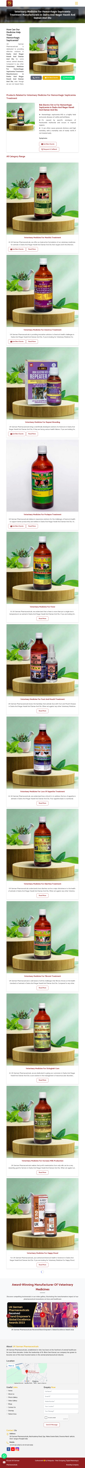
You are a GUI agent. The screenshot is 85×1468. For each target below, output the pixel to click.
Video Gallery (12, 1401)
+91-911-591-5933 (27, 1445)
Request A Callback (50, 149)
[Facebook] (8, 1449)
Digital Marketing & (72, 1460)
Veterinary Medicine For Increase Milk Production (42, 1161)
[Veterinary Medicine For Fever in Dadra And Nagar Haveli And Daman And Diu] (42, 568)
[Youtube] (13, 1449)
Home (10, 1391)
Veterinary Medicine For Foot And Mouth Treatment (42, 699)
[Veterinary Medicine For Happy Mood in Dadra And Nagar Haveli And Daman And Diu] (42, 1214)
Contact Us (12, 1407)
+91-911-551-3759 (15, 1445)
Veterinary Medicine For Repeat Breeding (42, 422)
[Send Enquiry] (4, 1462)
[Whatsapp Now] (4, 1456)
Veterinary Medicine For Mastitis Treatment (42, 237)
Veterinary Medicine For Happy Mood (42, 1253)
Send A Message (52, 1424)
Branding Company (72, 1465)
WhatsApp (68, 77)
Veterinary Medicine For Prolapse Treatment (42, 514)
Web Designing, (60, 1460)
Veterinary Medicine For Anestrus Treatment (42, 330)
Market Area (12, 1414)
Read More (32, 249)
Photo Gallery (12, 1397)
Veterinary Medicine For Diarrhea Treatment (42, 884)
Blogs (10, 1404)
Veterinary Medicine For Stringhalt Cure (42, 1068)
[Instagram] (17, 1449)
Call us (37, 77)
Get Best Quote (52, 77)
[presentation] (8, 1316)
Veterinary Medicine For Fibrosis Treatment (42, 976)
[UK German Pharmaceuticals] (9, 3)
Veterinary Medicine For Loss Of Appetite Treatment (42, 791)
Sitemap (11, 1411)
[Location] (42, 1373)
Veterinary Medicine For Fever (42, 607)
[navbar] (76, 3)
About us (11, 1394)
